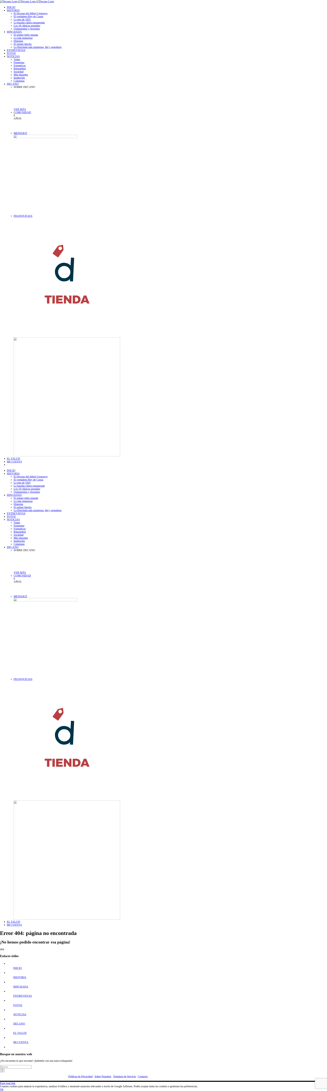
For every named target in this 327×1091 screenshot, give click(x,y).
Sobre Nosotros (103, 1076)
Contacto (143, 1076)
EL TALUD (20, 1033)
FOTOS (17, 1005)
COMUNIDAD (22, 112)
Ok (1, 1089)
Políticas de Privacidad (80, 1076)
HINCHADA (20, 986)
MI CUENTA (20, 1042)
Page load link (7, 1083)
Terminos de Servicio (124, 1076)
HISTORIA (19, 977)
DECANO (19, 1023)
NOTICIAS (19, 1014)
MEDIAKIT (20, 133)
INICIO (17, 968)
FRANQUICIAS (23, 215)
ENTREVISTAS (22, 995)
